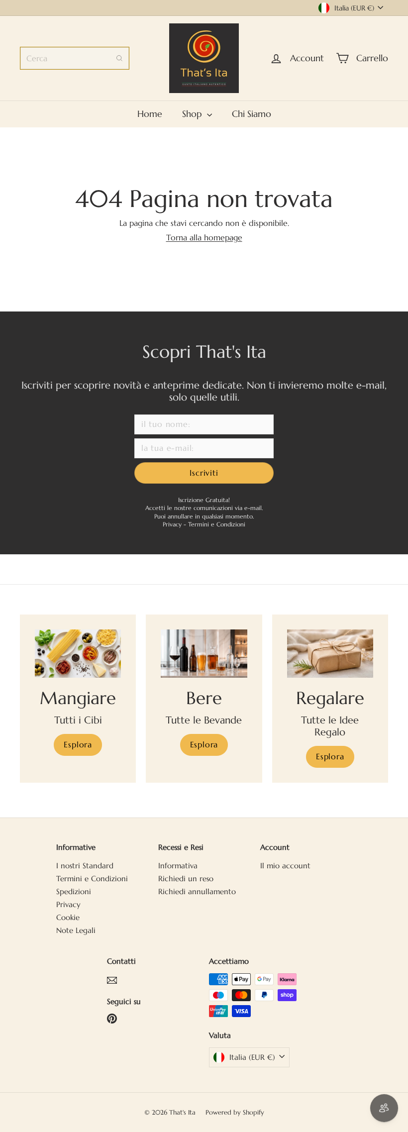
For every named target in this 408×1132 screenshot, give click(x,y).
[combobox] (74, 58)
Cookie (68, 917)
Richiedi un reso (185, 878)
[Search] (119, 58)
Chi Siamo (251, 113)
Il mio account (285, 865)
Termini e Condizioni (216, 524)
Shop (193, 113)
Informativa (178, 865)
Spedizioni (73, 891)
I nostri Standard (84, 865)
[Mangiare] (78, 653)
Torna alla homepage (204, 237)
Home (149, 113)
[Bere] (204, 653)
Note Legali (76, 930)
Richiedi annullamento (197, 891)
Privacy (173, 524)
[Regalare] (330, 653)
